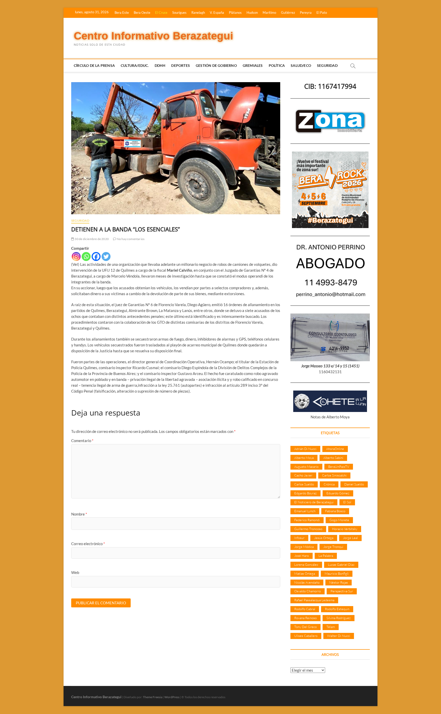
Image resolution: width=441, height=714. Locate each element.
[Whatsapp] (86, 256)
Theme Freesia (152, 697)
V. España (217, 12)
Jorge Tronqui (333, 547)
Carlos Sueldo (304, 484)
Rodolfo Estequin (337, 609)
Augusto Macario (306, 467)
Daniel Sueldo (354, 484)
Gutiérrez (288, 12)
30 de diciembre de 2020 (91, 239)
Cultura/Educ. (135, 65)
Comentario (82, 440)
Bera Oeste (142, 12)
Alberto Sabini (333, 458)
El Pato (321, 12)
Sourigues (179, 12)
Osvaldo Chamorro (307, 591)
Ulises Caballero (305, 636)
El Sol (347, 502)
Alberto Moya (304, 458)
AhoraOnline (335, 449)
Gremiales (253, 65)
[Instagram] (76, 256)
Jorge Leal (350, 538)
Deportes (180, 65)
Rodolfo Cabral (304, 609)
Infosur (299, 538)
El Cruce (161, 12)
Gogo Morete (339, 520)
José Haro (301, 556)
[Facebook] (96, 256)
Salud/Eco (301, 65)
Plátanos (235, 12)
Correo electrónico (88, 543)
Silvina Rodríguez (338, 618)
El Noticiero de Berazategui (314, 502)
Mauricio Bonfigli (337, 573)
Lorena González (306, 564)
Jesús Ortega (323, 538)
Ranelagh (198, 12)
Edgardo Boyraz (305, 493)
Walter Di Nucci (338, 636)
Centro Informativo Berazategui (153, 36)
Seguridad (327, 65)
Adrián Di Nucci (305, 449)
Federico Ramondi (307, 520)
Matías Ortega (304, 573)
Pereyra (306, 12)
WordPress (171, 697)
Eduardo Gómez (337, 493)
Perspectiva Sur (341, 591)
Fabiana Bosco (335, 511)
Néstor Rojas (338, 582)
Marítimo (269, 12)
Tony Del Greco (305, 627)
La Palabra (325, 556)
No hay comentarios (130, 239)
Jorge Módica (304, 547)
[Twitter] (106, 256)
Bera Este (122, 12)
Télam (330, 627)
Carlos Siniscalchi (334, 475)
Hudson (252, 12)
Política (277, 65)
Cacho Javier (303, 475)
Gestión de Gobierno (216, 65)
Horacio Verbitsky (344, 529)
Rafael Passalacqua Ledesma (314, 600)
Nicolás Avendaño (307, 582)
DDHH (160, 65)
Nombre (79, 514)
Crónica (329, 484)
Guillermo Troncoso (308, 529)
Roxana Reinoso (305, 618)
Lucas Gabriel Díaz (341, 564)
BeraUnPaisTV (338, 467)
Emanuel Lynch (304, 511)
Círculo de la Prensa (94, 65)
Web (75, 572)
